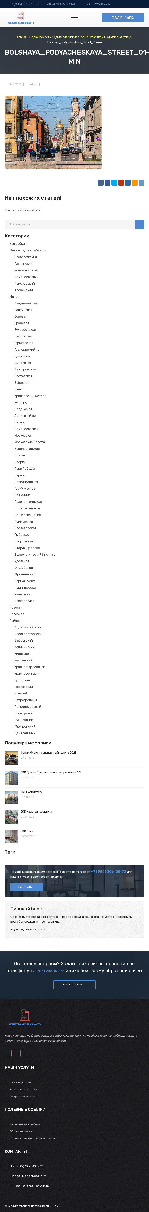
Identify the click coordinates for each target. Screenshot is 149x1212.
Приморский (23, 713)
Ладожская (23, 409)
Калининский (24, 647)
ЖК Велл (27, 831)
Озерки (20, 462)
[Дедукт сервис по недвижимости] (20, 17)
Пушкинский (23, 720)
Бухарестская (25, 330)
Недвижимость (20, 1082)
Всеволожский (25, 257)
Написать (25, 886)
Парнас (20, 475)
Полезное (17, 614)
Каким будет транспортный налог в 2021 (48, 752)
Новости (16, 607)
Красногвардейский (29, 667)
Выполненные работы (25, 1124)
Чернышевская (25, 587)
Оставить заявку (123, 17)
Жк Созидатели (32, 792)
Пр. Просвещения (27, 515)
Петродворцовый (27, 706)
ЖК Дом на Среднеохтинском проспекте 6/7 (51, 772)
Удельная (21, 561)
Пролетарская (25, 528)
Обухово (20, 455)
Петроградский (26, 700)
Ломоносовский (26, 277)
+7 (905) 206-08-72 (24, 3)
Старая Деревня (27, 548)
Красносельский (26, 673)
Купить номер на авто (25, 1089)
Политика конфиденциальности (32, 1138)
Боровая (20, 316)
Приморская (23, 521)
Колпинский (23, 660)
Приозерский (24, 283)
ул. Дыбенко (23, 568)
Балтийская (23, 310)
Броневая (21, 323)
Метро (14, 297)
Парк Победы (24, 468)
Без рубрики (19, 244)
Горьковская (23, 343)
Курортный (22, 680)
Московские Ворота (29, 442)
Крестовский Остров (30, 396)
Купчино (20, 402)
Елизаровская (25, 369)
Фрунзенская (24, 574)
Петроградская (26, 482)
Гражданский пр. (27, 349)
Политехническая (28, 502)
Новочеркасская (27, 449)
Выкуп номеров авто (24, 1096)
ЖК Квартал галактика (36, 811)
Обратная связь (21, 1131)
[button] (139, 224)
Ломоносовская (26, 429)
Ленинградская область (28, 250)
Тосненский (23, 290)
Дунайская (22, 363)
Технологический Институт (35, 554)
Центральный (24, 733)
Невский (20, 693)
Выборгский (23, 640)
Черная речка (25, 581)
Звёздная (21, 382)
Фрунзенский (24, 726)
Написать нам (72, 984)
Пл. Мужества (24, 488)
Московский (23, 687)
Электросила (24, 601)
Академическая (26, 303)
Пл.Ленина (22, 495)
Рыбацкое (21, 535)
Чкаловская (23, 594)
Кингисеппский (26, 270)
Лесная (20, 422)
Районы (15, 621)
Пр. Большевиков (27, 508)
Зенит (19, 389)
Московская (23, 435)
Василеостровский (28, 634)
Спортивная (23, 541)
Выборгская (23, 336)
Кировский (22, 654)
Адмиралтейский (27, 627)
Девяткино (22, 356)
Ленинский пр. (25, 416)
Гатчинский (23, 263)
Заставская (23, 376)
